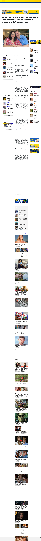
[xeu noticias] (3, 1)
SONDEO (6, 122)
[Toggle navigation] (38, 1)
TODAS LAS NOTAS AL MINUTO (8, 79)
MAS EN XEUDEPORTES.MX (9, 115)
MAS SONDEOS (9, 129)
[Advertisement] (9, 87)
